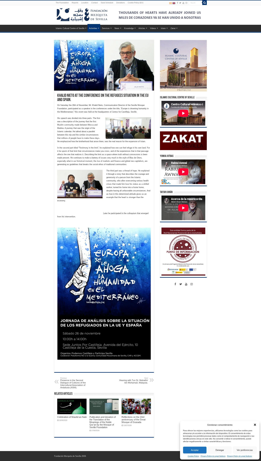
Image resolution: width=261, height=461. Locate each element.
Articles (142, 28)
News (116, 28)
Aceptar (195, 450)
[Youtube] (183, 3)
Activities (93, 28)
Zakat (173, 28)
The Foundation (62, 3)
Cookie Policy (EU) (135, 3)
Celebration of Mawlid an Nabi (72, 417)
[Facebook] (177, 3)
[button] (254, 424)
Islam (163, 28)
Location (84, 3)
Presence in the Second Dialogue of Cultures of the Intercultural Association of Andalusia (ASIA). (73, 383)
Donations (120, 3)
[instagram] (186, 3)
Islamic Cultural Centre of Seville (70, 28)
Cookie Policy (193, 456)
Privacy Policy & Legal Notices (213, 456)
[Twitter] (180, 3)
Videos (153, 28)
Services (106, 28)
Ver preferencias (245, 450)
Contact (94, 3)
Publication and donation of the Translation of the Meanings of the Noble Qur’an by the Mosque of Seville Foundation (102, 422)
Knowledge (129, 28)
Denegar (220, 450)
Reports (75, 3)
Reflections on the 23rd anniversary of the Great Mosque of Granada (133, 419)
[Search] (204, 2)
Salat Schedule (107, 3)
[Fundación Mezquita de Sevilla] (82, 14)
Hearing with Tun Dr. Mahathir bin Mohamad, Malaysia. (133, 380)
